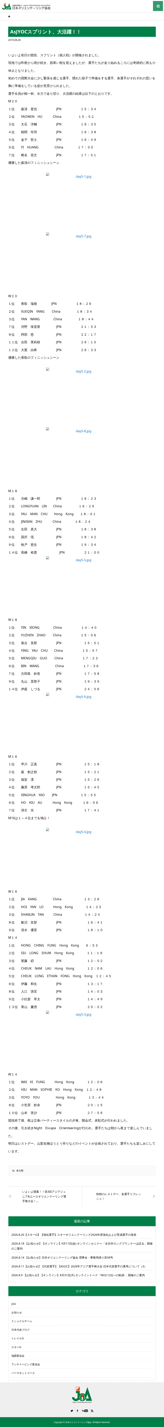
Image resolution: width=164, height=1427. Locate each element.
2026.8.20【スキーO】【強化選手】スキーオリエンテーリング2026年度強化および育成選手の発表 (73, 1235)
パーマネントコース (23, 1373)
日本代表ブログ (20, 1329)
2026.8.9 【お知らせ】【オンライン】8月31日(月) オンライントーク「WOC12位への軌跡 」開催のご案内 (78, 1275)
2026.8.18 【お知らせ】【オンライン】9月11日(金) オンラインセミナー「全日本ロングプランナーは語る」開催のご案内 (82, 1246)
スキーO (16, 1347)
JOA (13, 1304)
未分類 (19, 1170)
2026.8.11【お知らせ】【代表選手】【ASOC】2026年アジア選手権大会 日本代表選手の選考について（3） (79, 1266)
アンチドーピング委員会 (25, 1364)
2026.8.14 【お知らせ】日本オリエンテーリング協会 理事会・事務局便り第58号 (62, 1257)
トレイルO (17, 1338)
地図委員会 (17, 1356)
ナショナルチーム (21, 1321)
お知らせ (16, 1312)
